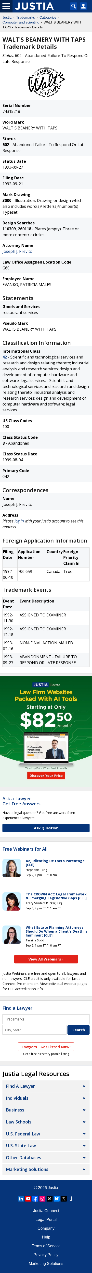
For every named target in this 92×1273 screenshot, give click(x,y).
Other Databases (23, 1157)
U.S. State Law (21, 1145)
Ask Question (46, 827)
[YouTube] (28, 1199)
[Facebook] (35, 1199)
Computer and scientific (20, 22)
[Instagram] (42, 1199)
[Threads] (50, 1199)
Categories (47, 17)
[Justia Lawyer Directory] (71, 1199)
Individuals (17, 1098)
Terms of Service (46, 1246)
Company (46, 1228)
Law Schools (18, 1122)
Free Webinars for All (25, 849)
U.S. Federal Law (23, 1134)
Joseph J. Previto (17, 251)
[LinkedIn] (21, 1199)
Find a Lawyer (17, 1008)
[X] (64, 1199)
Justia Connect (46, 1211)
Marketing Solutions (27, 1169)
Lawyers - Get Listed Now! (46, 1046)
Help (46, 1237)
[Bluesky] (57, 1199)
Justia (7, 17)
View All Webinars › (46, 959)
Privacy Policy (46, 1255)
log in (19, 521)
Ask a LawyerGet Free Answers (21, 801)
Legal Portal (46, 1219)
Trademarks (25, 17)
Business (15, 1110)
